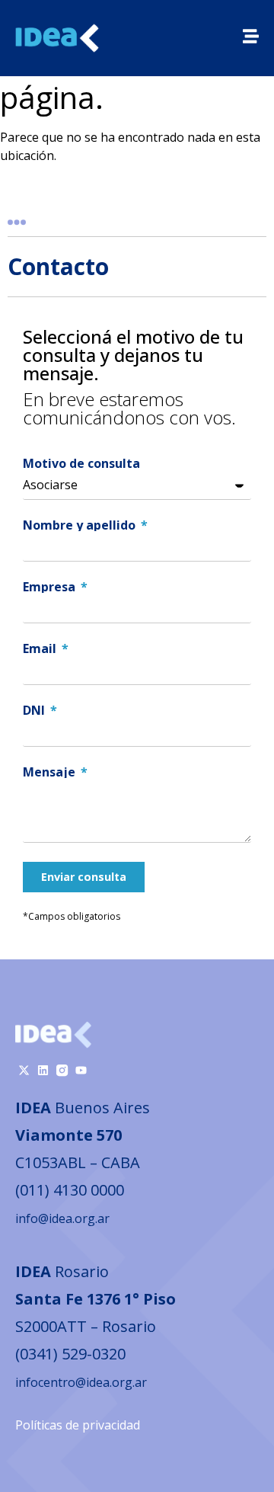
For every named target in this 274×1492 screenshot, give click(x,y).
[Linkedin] (43, 1070)
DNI (35, 710)
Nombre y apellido (81, 525)
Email (41, 648)
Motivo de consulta (81, 463)
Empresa (50, 587)
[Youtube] (81, 1070)
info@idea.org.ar (62, 1218)
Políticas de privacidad (77, 1425)
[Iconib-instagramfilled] (62, 1070)
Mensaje (50, 772)
